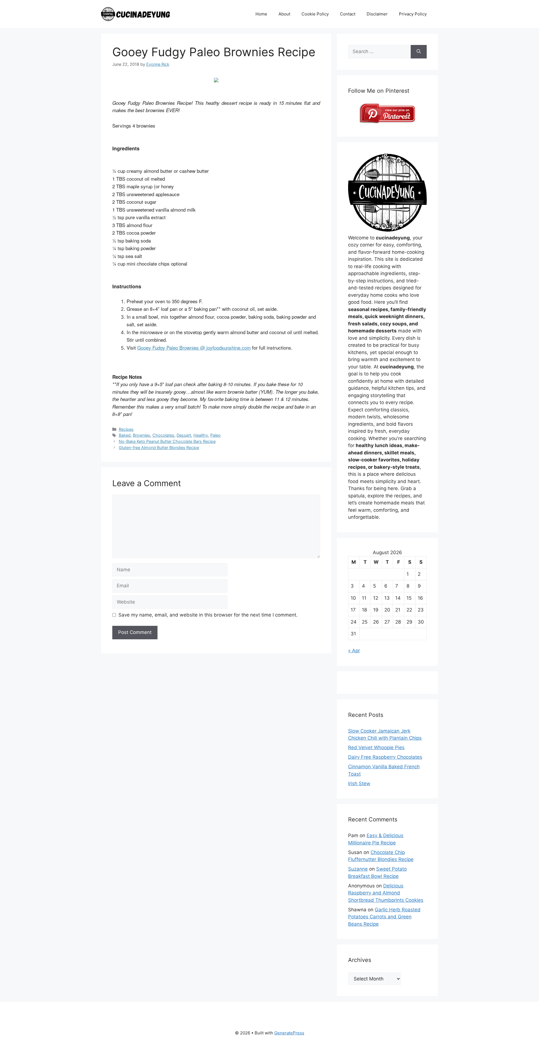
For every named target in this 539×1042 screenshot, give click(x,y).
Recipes (126, 429)
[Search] (419, 51)
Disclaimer (377, 14)
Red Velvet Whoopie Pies (376, 747)
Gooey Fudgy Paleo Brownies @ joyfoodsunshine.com (194, 347)
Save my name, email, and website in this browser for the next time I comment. (208, 615)
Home (261, 14)
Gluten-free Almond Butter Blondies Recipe (159, 447)
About (284, 14)
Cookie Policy (315, 14)
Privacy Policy (413, 14)
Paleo (215, 435)
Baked (125, 435)
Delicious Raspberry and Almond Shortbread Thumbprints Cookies (385, 893)
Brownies (141, 435)
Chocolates (163, 435)
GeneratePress (289, 1033)
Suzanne (358, 869)
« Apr (354, 650)
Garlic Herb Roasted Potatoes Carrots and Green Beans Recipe (384, 917)
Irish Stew (359, 783)
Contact (347, 14)
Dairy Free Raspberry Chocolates (385, 757)
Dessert (184, 435)
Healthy (200, 435)
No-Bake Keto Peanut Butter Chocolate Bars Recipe (167, 441)
